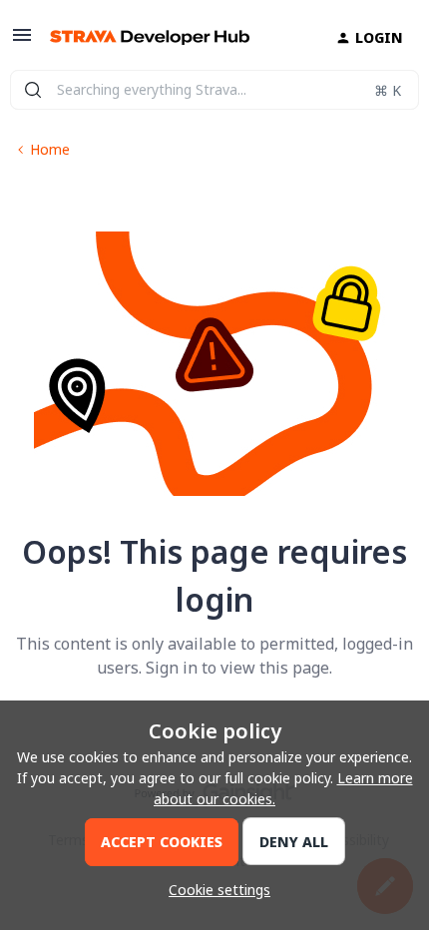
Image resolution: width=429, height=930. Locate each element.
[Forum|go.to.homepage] (149, 37)
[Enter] (33, 90)
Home (50, 149)
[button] (22, 41)
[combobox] (214, 90)
